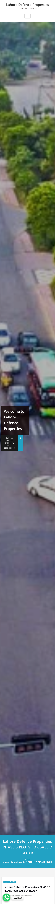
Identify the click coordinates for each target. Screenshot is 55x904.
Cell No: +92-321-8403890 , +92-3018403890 (9, 443)
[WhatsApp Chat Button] (6, 897)
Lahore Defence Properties (27, 4)
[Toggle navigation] (27, 16)
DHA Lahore (27, 895)
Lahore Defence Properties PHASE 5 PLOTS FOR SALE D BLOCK (28, 862)
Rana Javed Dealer (13, 895)
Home (27, 859)
